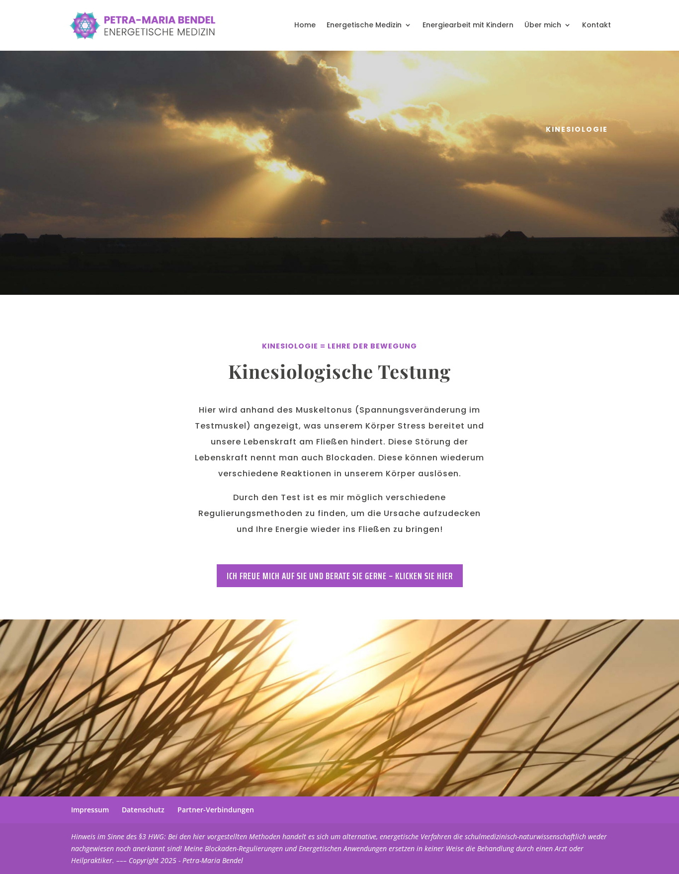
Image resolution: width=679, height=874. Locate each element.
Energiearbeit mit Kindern (468, 25)
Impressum (90, 809)
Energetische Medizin (364, 25)
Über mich (542, 25)
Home (305, 25)
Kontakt (596, 25)
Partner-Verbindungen (215, 809)
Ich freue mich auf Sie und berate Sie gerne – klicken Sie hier (340, 576)
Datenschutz (143, 809)
